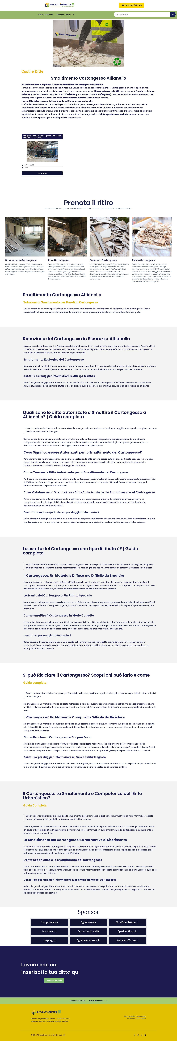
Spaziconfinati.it (127, 931)
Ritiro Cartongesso (58, 260)
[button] (131, 5)
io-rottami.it (49, 931)
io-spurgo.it (49, 940)
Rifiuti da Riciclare (45, 15)
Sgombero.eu (88, 922)
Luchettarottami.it (88, 931)
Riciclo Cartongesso (143, 260)
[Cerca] (173, 14)
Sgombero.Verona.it (127, 940)
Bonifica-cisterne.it (127, 922)
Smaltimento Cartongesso (21, 260)
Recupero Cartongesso (103, 260)
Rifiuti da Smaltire (64, 15)
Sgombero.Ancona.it (88, 940)
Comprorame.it (49, 922)
